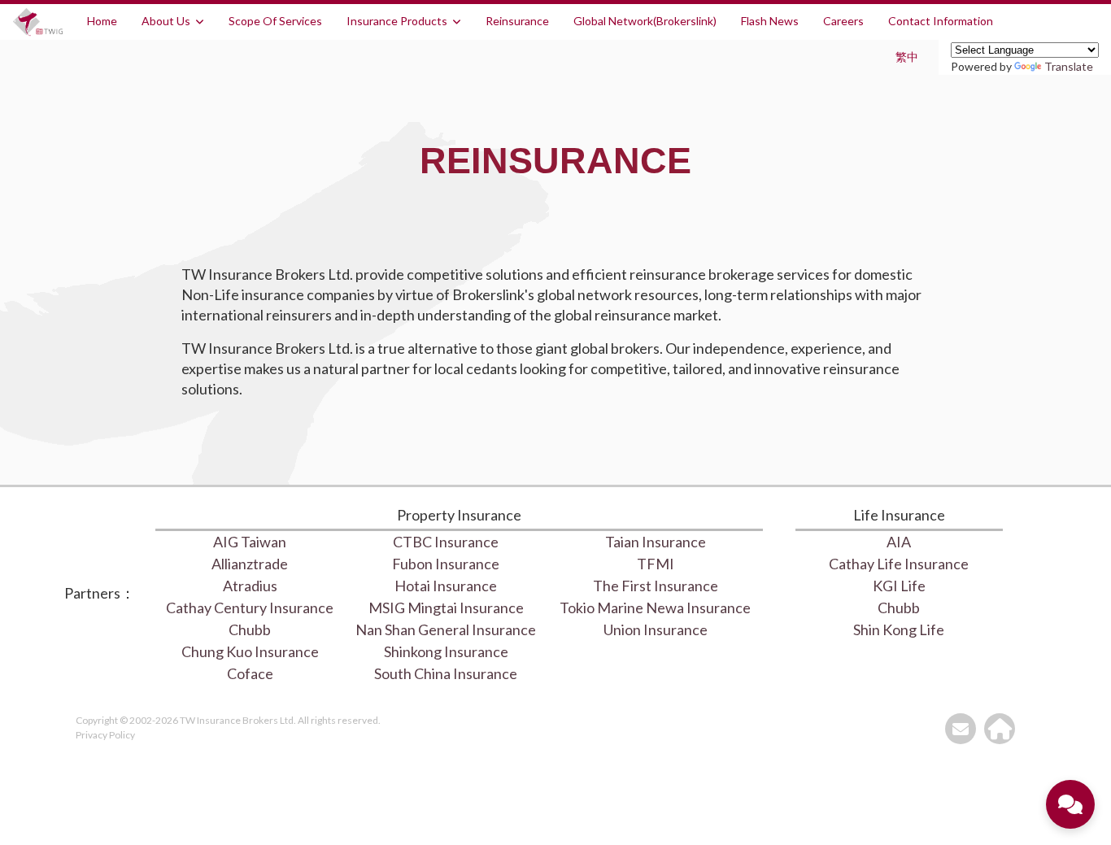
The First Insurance (655, 586)
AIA (899, 542)
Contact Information (940, 21)
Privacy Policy (105, 735)
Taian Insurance (655, 542)
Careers (843, 21)
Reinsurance (517, 21)
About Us (166, 21)
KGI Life (899, 586)
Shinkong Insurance (446, 651)
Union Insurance (655, 629)
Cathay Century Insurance (249, 607)
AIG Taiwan (249, 542)
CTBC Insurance (446, 542)
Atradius (250, 586)
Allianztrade (249, 564)
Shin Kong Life (898, 629)
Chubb (250, 629)
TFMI (655, 564)
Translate (1068, 66)
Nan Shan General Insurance (445, 629)
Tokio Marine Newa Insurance (655, 607)
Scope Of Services (275, 21)
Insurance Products (396, 21)
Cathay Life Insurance (899, 564)
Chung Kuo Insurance (250, 651)
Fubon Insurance (445, 564)
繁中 (906, 56)
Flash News (770, 21)
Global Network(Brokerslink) (645, 21)
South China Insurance (445, 673)
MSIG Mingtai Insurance (446, 607)
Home (102, 21)
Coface (250, 673)
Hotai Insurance (445, 586)
